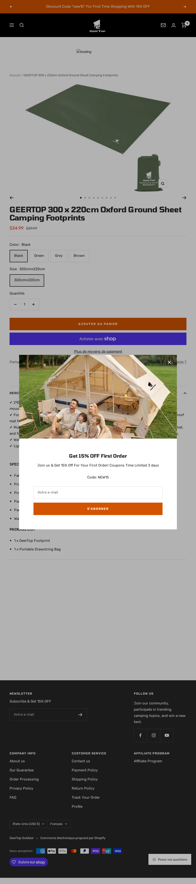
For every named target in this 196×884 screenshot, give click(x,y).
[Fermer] (169, 362)
